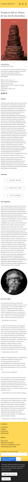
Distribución (4, 431)
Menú (25, 3)
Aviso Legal (4, 440)
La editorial (4, 427)
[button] (19, 4)
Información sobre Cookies (8, 446)
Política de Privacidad (7, 442)
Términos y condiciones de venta (10, 444)
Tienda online (5, 433)
